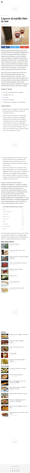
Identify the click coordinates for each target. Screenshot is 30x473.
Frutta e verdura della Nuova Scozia (18, 262)
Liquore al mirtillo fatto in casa (17, 250)
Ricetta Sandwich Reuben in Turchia (18, 393)
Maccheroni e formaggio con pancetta (18, 334)
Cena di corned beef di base (16, 347)
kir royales (17, 56)
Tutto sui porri (12, 275)
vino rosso (5, 97)
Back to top (15, 466)
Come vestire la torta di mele (16, 288)
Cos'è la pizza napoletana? (16, 374)
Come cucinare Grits (14, 281)
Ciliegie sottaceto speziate (15, 269)
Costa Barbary (12, 353)
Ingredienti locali (4, 15)
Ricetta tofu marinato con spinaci (17, 368)
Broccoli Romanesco (14, 244)
